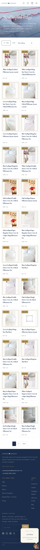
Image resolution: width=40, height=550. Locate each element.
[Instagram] (7, 533)
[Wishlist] (28, 3)
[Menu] (36, 3)
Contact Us (34, 484)
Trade (32, 508)
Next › (24, 444)
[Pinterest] (10, 533)
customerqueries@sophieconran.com (12, 470)
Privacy (4, 501)
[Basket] (32, 3)
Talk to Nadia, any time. (8, 466)
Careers (33, 488)
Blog (32, 505)
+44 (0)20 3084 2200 (8, 473)
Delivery (4, 486)
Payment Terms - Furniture (9, 497)
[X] (14, 533)
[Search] (24, 3)
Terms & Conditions (7, 493)
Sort (13, 43)
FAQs (3, 482)
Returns (4, 489)
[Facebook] (3, 533)
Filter (7, 43)
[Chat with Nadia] (36, 546)
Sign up (25, 527)
